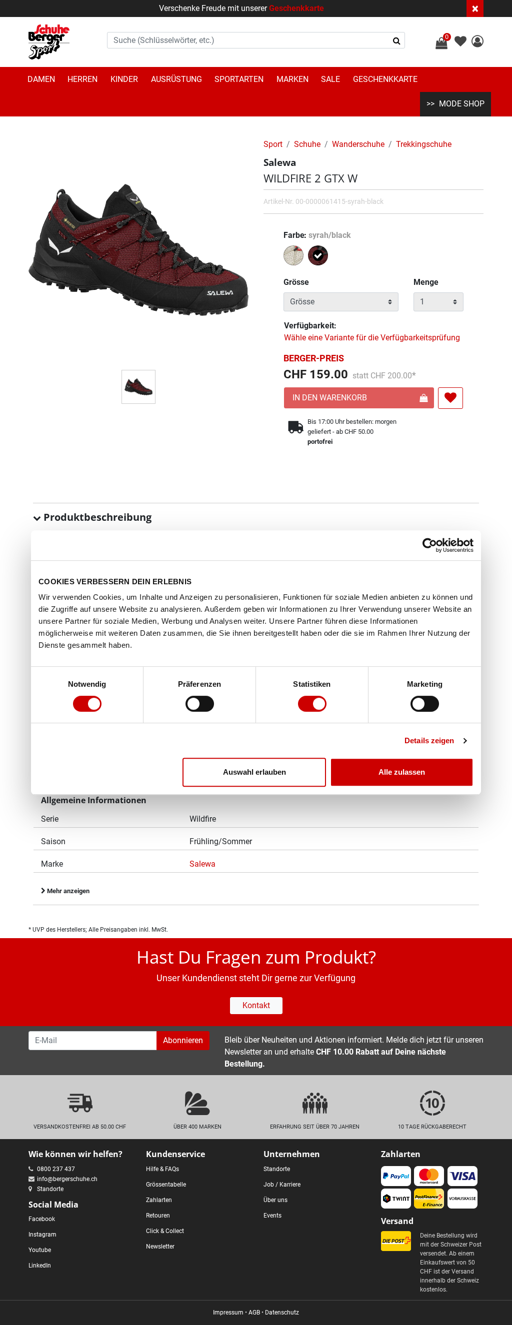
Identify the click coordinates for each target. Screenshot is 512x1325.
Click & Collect (165, 1231)
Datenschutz (282, 1312)
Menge (426, 282)
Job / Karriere (282, 1184)
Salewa (203, 864)
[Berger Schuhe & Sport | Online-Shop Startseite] (49, 41)
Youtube (39, 1250)
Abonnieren (183, 1040)
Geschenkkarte (296, 8)
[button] (478, 42)
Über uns (276, 1200)
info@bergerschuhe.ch (67, 1179)
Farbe (317, 235)
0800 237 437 (56, 1169)
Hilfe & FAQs (162, 1169)
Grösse (296, 282)
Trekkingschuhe (424, 144)
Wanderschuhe (358, 144)
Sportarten (239, 79)
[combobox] (256, 40)
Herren (83, 79)
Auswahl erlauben (254, 772)
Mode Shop (461, 103)
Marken (292, 79)
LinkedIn (39, 1265)
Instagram (42, 1234)
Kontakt (256, 1005)
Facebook (41, 1219)
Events (273, 1215)
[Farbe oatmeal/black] (295, 257)
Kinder (124, 79)
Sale (330, 79)
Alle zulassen (401, 772)
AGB (254, 1312)
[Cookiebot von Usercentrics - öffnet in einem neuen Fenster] (430, 545)
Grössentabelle (166, 1184)
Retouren (158, 1215)
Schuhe (307, 144)
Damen (41, 79)
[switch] (200, 704)
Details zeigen (429, 740)
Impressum (228, 1312)
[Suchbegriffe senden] (396, 40)
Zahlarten (159, 1200)
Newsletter (160, 1246)
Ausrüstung (176, 79)
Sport (273, 144)
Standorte (50, 1189)
